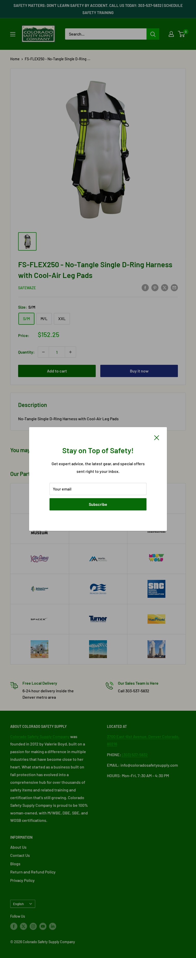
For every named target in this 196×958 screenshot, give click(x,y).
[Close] (156, 437)
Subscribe (98, 504)
